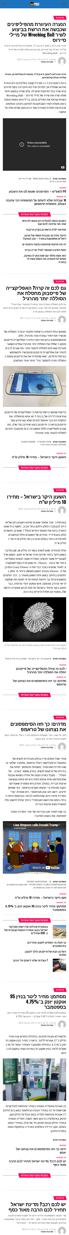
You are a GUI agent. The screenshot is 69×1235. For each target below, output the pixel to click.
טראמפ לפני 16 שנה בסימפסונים (49, 888)
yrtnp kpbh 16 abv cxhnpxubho (47, 885)
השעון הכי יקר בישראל (39, 659)
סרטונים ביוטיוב (57, 182)
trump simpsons (36, 882)
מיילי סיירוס (24, 179)
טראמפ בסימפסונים (16, 885)
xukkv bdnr (27, 442)
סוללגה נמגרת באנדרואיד (52, 445)
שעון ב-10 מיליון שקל (15, 659)
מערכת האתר (47, 62)
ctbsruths (43, 442)
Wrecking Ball (41, 179)
